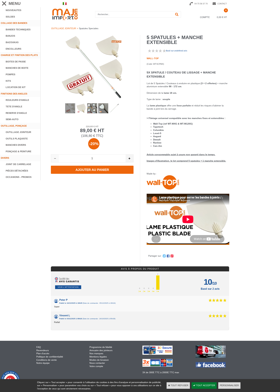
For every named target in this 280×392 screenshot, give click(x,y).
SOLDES (10, 16)
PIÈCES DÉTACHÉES (17, 170)
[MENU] (4, 3)
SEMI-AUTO (12, 119)
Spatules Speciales (88, 28)
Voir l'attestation (68, 287)
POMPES (10, 74)
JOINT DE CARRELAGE (18, 164)
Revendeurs (42, 350)
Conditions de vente (46, 360)
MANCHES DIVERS (16, 145)
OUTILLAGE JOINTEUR (18, 132)
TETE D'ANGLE (14, 106)
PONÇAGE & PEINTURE (18, 151)
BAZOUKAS (12, 42)
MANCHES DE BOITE (17, 68)
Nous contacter (97, 363)
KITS (8, 81)
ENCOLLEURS (13, 49)
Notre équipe (43, 363)
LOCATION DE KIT (16, 87)
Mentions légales (98, 356)
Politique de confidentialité (49, 356)
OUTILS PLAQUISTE (17, 138)
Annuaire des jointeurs (101, 350)
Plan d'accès (42, 353)
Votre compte (96, 366)
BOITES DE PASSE (16, 61)
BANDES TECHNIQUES (18, 29)
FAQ (38, 347)
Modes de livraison (99, 360)
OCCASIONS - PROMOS (18, 177)
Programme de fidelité (100, 347)
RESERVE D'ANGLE (16, 113)
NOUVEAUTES (13, 10)
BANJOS (10, 36)
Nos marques (96, 353)
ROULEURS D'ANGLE (17, 100)
